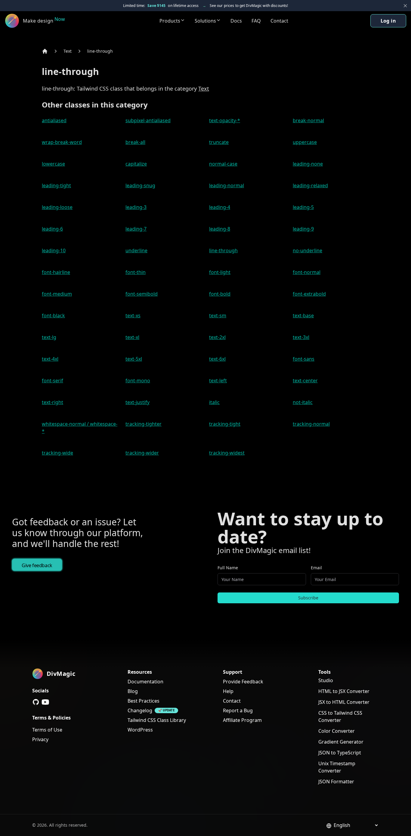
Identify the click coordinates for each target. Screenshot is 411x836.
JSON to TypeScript (339, 752)
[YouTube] (45, 702)
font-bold (219, 294)
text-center (305, 380)
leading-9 (303, 228)
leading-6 (52, 228)
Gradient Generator (340, 741)
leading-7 (136, 228)
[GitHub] (35, 702)
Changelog (140, 710)
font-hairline (56, 272)
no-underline (307, 250)
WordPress (140, 729)
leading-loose (57, 207)
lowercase (53, 163)
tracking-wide (57, 452)
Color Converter (336, 731)
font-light (219, 272)
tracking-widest (227, 452)
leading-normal (226, 185)
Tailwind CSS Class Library (157, 720)
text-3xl (301, 337)
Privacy (40, 739)
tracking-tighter (143, 424)
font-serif (52, 380)
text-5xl (133, 359)
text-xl (132, 337)
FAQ (256, 20)
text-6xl (217, 359)
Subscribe (308, 598)
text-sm (217, 315)
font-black (53, 315)
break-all (135, 142)
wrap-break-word (62, 142)
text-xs (133, 315)
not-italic (303, 402)
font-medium (57, 294)
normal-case (223, 163)
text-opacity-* (224, 120)
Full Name (228, 567)
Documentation (145, 681)
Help (228, 691)
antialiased (54, 120)
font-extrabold (309, 294)
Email (316, 567)
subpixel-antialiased (148, 120)
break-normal (308, 120)
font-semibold (141, 294)
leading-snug (140, 185)
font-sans (303, 359)
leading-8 (219, 228)
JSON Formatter (336, 781)
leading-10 (54, 250)
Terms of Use (47, 729)
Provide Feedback (243, 681)
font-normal (306, 272)
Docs (236, 20)
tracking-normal (311, 424)
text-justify (137, 402)
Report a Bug (238, 710)
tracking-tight (224, 424)
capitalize (136, 163)
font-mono (137, 380)
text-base (303, 315)
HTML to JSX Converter (343, 691)
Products (169, 20)
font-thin (135, 272)
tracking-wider (142, 452)
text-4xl (50, 359)
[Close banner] (405, 6)
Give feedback (37, 565)
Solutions (205, 20)
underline (136, 250)
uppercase (305, 142)
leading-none (308, 163)
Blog (133, 691)
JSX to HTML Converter (343, 702)
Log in (388, 20)
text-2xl (217, 337)
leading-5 (303, 207)
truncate (219, 142)
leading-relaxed (310, 185)
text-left (218, 380)
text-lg (49, 337)
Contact (279, 20)
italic (214, 402)
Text (67, 51)
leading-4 (219, 207)
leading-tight (56, 185)
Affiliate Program (242, 720)
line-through (100, 51)
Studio (325, 680)
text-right (52, 402)
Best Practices (143, 701)
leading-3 (136, 207)
